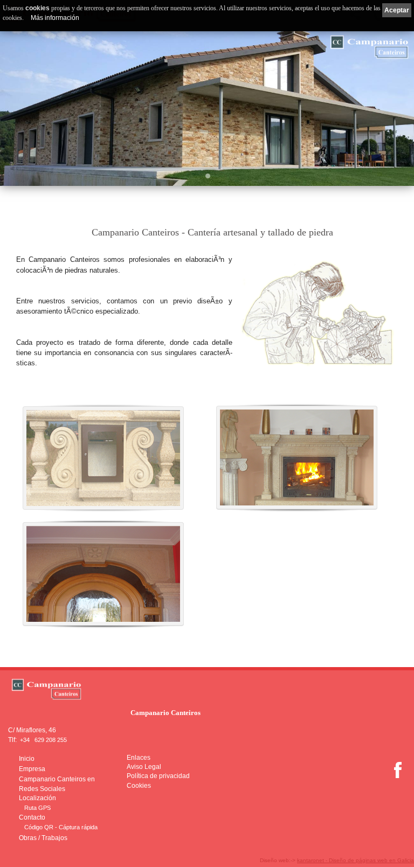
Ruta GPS (37, 807)
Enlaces (138, 757)
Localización (37, 798)
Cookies (139, 785)
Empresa (32, 769)
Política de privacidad (158, 776)
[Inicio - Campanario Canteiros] (165, 689)
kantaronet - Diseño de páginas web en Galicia (355, 860)
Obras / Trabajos (43, 838)
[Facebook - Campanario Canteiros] (398, 776)
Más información (55, 18)
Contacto (32, 817)
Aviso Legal (144, 767)
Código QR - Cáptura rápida (61, 827)
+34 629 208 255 (43, 740)
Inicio (26, 758)
